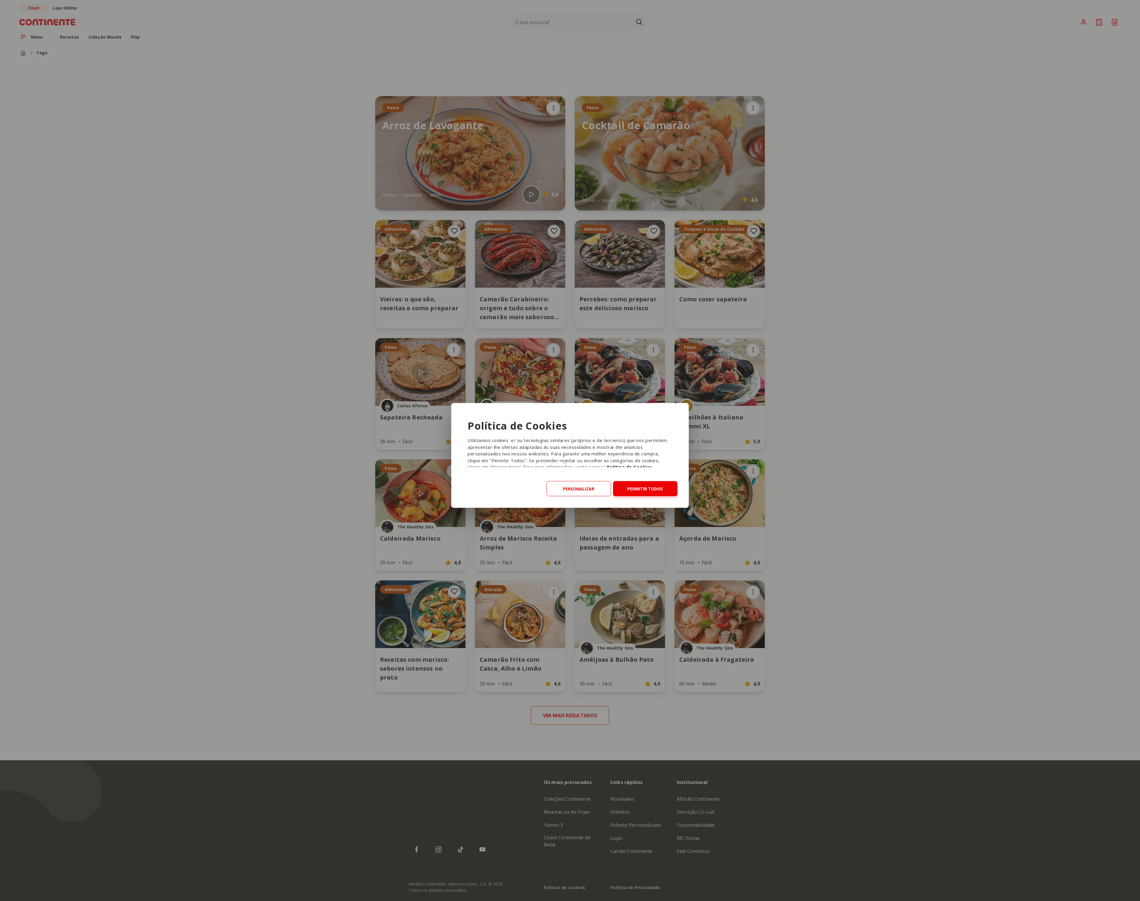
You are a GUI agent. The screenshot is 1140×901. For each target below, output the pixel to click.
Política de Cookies (629, 467)
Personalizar (578, 489)
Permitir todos (645, 489)
